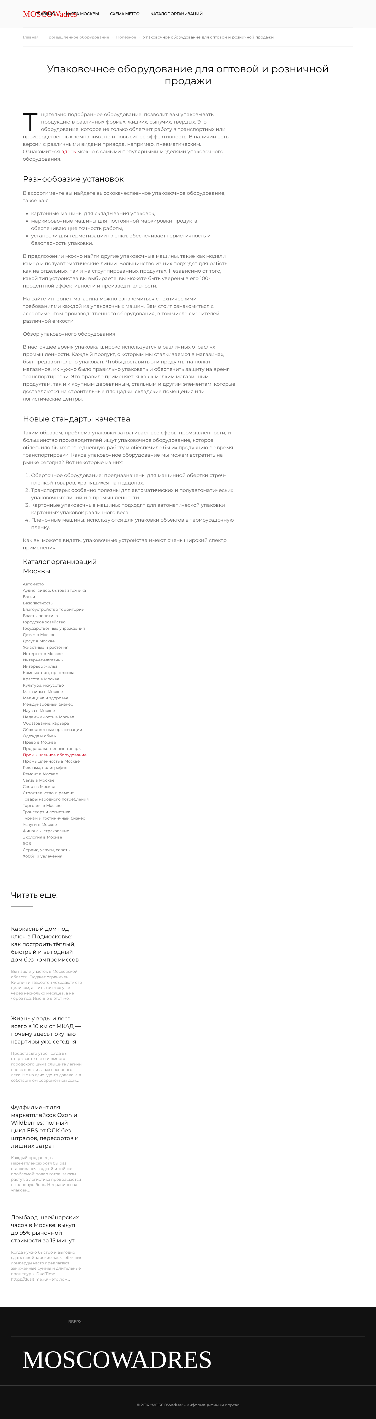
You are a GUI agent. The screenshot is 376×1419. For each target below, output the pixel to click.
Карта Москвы (82, 13)
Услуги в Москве (40, 824)
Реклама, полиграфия (45, 767)
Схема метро (125, 13)
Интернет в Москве (43, 653)
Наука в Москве (39, 710)
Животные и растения (45, 647)
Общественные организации (52, 729)
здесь (68, 152)
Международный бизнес (48, 704)
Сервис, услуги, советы (46, 849)
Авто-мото (33, 584)
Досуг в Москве (39, 641)
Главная (45, 13)
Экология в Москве (42, 837)
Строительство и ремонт (48, 792)
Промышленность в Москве (51, 761)
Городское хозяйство (44, 622)
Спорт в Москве (39, 786)
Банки (29, 596)
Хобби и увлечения (42, 856)
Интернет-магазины (43, 660)
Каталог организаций (177, 13)
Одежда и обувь (39, 735)
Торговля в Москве (42, 805)
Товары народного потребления (56, 799)
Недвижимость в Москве (48, 716)
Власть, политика (40, 615)
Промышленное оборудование (55, 754)
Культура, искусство (43, 685)
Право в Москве (39, 742)
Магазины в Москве (43, 691)
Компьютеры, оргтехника (48, 672)
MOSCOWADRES (117, 1359)
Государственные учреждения (54, 628)
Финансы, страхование (46, 830)
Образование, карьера (46, 723)
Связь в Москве (39, 780)
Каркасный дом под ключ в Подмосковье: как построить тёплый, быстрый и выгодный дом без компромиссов (45, 944)
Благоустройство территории (54, 609)
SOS (27, 843)
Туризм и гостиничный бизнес (54, 818)
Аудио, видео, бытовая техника (54, 590)
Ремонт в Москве (40, 773)
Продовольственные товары (52, 748)
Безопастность (38, 603)
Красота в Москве (41, 678)
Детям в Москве (39, 634)
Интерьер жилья (40, 666)
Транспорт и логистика (46, 811)
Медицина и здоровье (46, 697)
